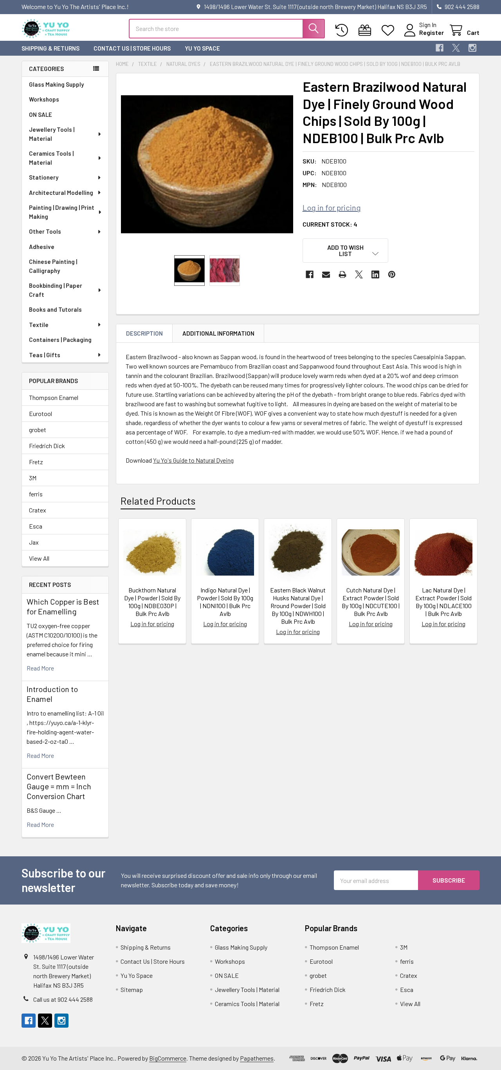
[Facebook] (440, 48)
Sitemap (132, 989)
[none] (207, 164)
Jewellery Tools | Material (51, 134)
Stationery (43, 177)
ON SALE (40, 114)
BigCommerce (167, 1058)
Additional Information (218, 333)
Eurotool (40, 413)
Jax (34, 542)
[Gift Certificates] (366, 30)
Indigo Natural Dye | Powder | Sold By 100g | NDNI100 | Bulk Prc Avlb (225, 601)
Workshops (44, 99)
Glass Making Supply (56, 84)
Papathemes (257, 1058)
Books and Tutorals (55, 309)
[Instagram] (472, 48)
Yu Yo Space (202, 48)
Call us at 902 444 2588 (63, 999)
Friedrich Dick (47, 445)
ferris (36, 494)
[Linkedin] (375, 274)
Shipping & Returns (50, 48)
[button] (346, 250)
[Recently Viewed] (343, 30)
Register (431, 32)
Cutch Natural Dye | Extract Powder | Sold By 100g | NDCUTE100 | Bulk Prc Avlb (371, 601)
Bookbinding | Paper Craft (55, 290)
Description (144, 333)
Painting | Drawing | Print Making (61, 212)
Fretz (36, 461)
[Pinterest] (392, 274)
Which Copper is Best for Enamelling (63, 606)
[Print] (342, 274)
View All (39, 558)
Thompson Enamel (53, 397)
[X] (456, 48)
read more (40, 668)
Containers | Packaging (60, 339)
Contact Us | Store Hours (132, 48)
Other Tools (45, 231)
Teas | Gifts (44, 354)
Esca (35, 526)
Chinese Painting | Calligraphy (53, 266)
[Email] (326, 274)
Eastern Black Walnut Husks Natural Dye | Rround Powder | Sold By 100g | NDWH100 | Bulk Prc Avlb (298, 605)
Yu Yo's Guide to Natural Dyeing (193, 460)
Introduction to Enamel (52, 693)
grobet (37, 429)
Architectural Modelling (61, 192)
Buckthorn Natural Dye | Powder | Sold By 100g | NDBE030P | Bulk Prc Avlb (152, 601)
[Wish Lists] (389, 30)
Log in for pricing (332, 207)
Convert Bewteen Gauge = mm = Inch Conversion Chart (59, 786)
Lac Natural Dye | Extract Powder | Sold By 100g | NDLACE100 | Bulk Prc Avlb (443, 601)
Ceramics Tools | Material (51, 158)
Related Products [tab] (158, 501)
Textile (39, 324)
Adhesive (41, 246)
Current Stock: (330, 224)
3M (32, 477)
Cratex (37, 510)
